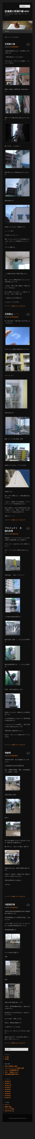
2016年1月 (8, 1083)
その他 (13, 306)
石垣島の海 (10, 43)
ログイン (7, 1104)
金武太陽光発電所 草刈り (12, 1074)
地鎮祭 (8, 752)
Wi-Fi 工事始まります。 (12, 1072)
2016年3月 (8, 1081)
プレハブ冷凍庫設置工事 (12, 1070)
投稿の (8, 1107)
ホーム (7, 31)
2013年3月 (8, 1093)
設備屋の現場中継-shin (17, 11)
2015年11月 (8, 1085)
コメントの (9, 1109)
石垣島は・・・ (12, 313)
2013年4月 (8, 1091)
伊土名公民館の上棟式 (11, 1066)
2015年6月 (8, 1087)
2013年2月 (8, 1095)
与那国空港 (10, 904)
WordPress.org (9, 1111)
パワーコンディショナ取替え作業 (14, 1068)
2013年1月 (8, 1097)
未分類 (7, 1059)
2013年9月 (8, 1089)
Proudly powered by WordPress (17, 1118)
